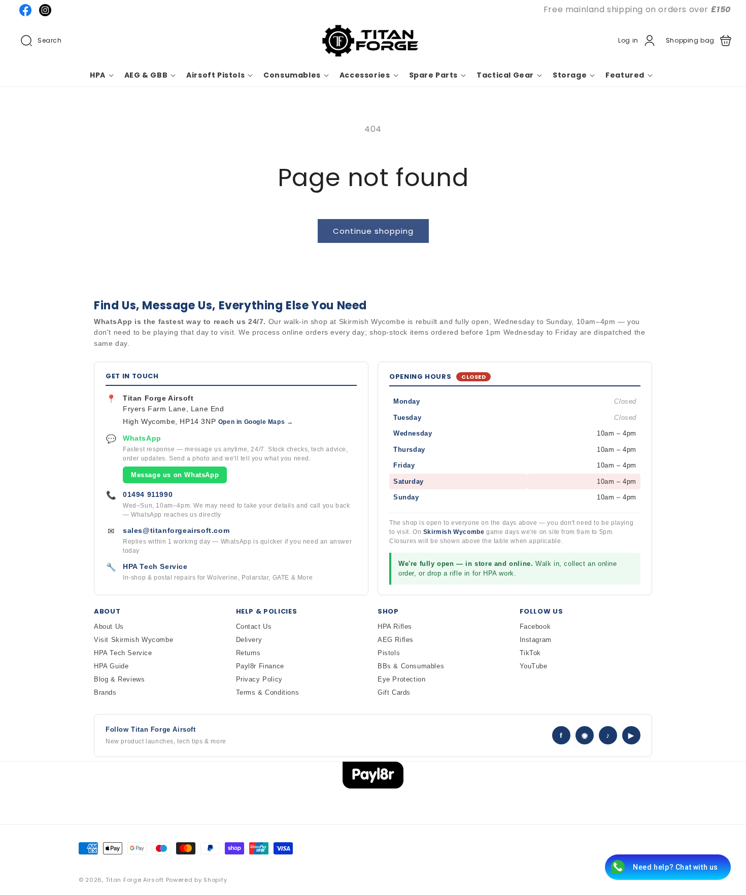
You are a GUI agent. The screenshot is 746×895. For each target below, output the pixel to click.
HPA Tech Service (155, 566)
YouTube (534, 666)
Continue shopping (373, 231)
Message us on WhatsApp (175, 475)
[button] (41, 40)
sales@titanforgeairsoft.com (176, 530)
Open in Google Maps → (255, 421)
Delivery (249, 639)
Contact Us (254, 626)
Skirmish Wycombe (454, 531)
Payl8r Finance (260, 666)
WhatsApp (142, 438)
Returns (248, 653)
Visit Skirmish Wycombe (133, 639)
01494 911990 (148, 494)
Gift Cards (394, 692)
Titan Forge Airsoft (135, 880)
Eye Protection (401, 679)
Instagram (536, 639)
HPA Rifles (395, 626)
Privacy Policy (259, 679)
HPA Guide (111, 666)
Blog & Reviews (119, 679)
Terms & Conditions (267, 692)
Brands (105, 692)
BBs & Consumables (411, 666)
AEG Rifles (396, 639)
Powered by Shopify (196, 880)
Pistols (389, 653)
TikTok (530, 653)
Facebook (535, 626)
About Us (109, 626)
